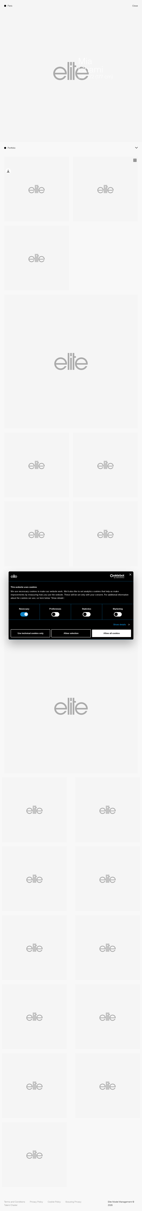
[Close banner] (130, 576)
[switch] (55, 614)
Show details (119, 624)
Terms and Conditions (14, 1201)
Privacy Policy (36, 1201)
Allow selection (71, 633)
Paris (10, 5)
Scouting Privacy (73, 1201)
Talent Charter (10, 1205)
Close (135, 5)
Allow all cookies (111, 633)
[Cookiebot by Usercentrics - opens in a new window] (112, 576)
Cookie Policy (54, 1201)
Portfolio (11, 148)
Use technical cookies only (30, 633)
